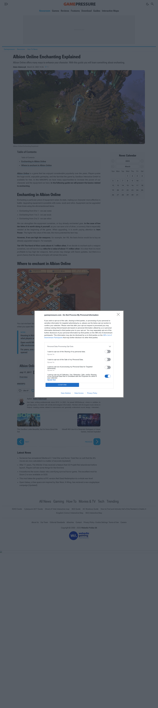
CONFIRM (62, 385)
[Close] (119, 315)
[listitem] (79, 346)
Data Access (79, 393)
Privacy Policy (92, 393)
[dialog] (79, 354)
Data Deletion (66, 393)
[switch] (108, 351)
